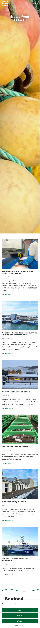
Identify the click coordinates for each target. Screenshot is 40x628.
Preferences (20, 621)
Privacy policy (19, 625)
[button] (35, 3)
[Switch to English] (31, 3)
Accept (20, 610)
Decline (20, 616)
